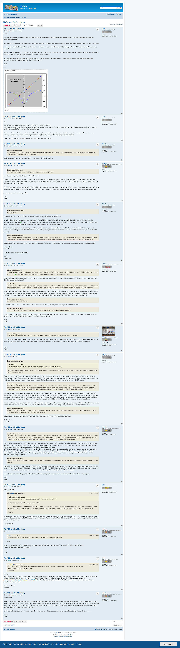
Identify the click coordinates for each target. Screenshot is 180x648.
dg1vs (103, 484)
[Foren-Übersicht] (11, 7)
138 (107, 491)
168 (107, 342)
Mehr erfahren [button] (76, 644)
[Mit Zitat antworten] (97, 29)
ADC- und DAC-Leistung (14, 22)
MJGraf (104, 143)
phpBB (57, 632)
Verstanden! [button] (168, 644)
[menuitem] (15, 14)
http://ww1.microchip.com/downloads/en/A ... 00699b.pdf (21, 580)
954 (107, 169)
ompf (103, 336)
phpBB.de (70, 634)
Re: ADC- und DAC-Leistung (14, 117)
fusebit (103, 28)
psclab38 (104, 163)
